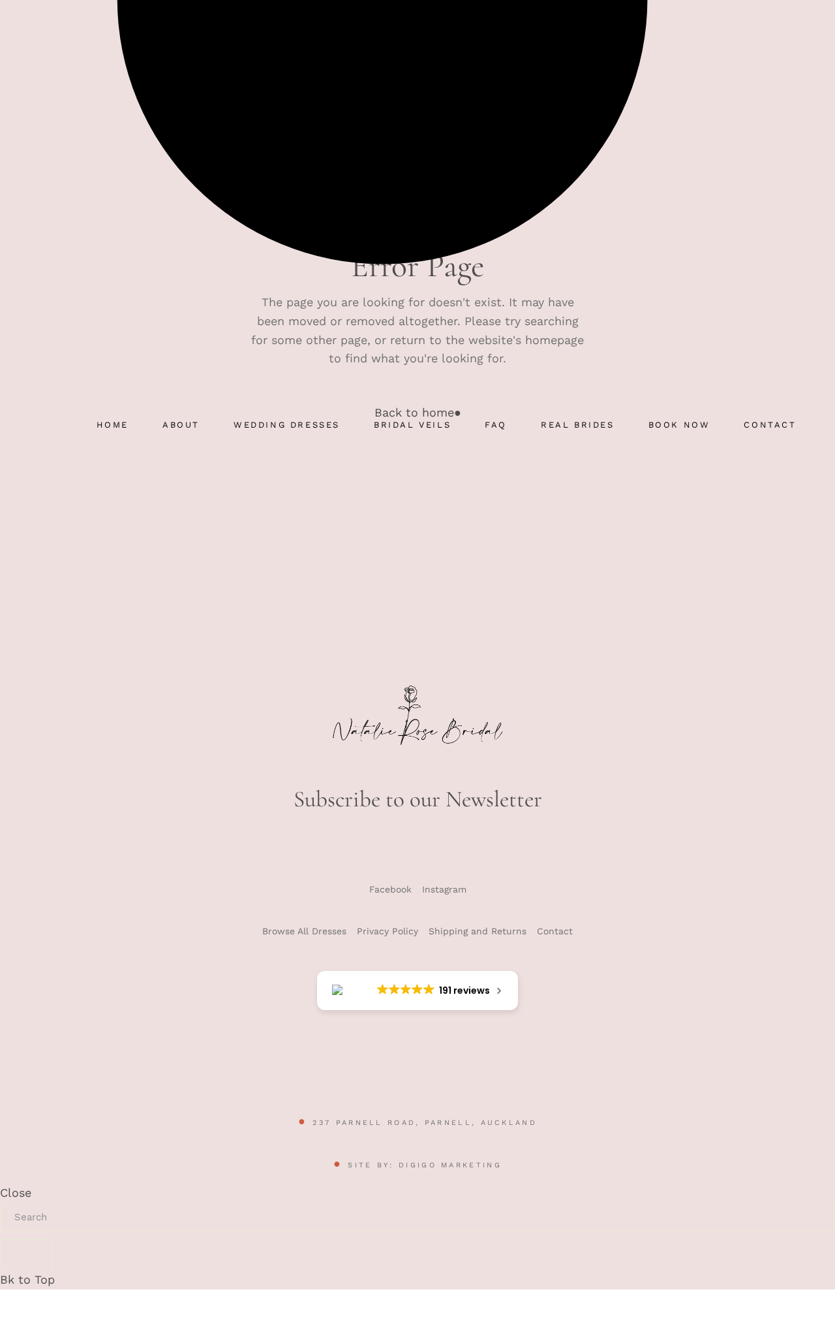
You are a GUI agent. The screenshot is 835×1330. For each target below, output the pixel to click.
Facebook (390, 889)
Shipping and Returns (477, 931)
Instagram (444, 889)
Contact (555, 931)
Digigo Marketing (450, 1165)
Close (15, 1192)
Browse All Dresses (304, 931)
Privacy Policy (387, 931)
